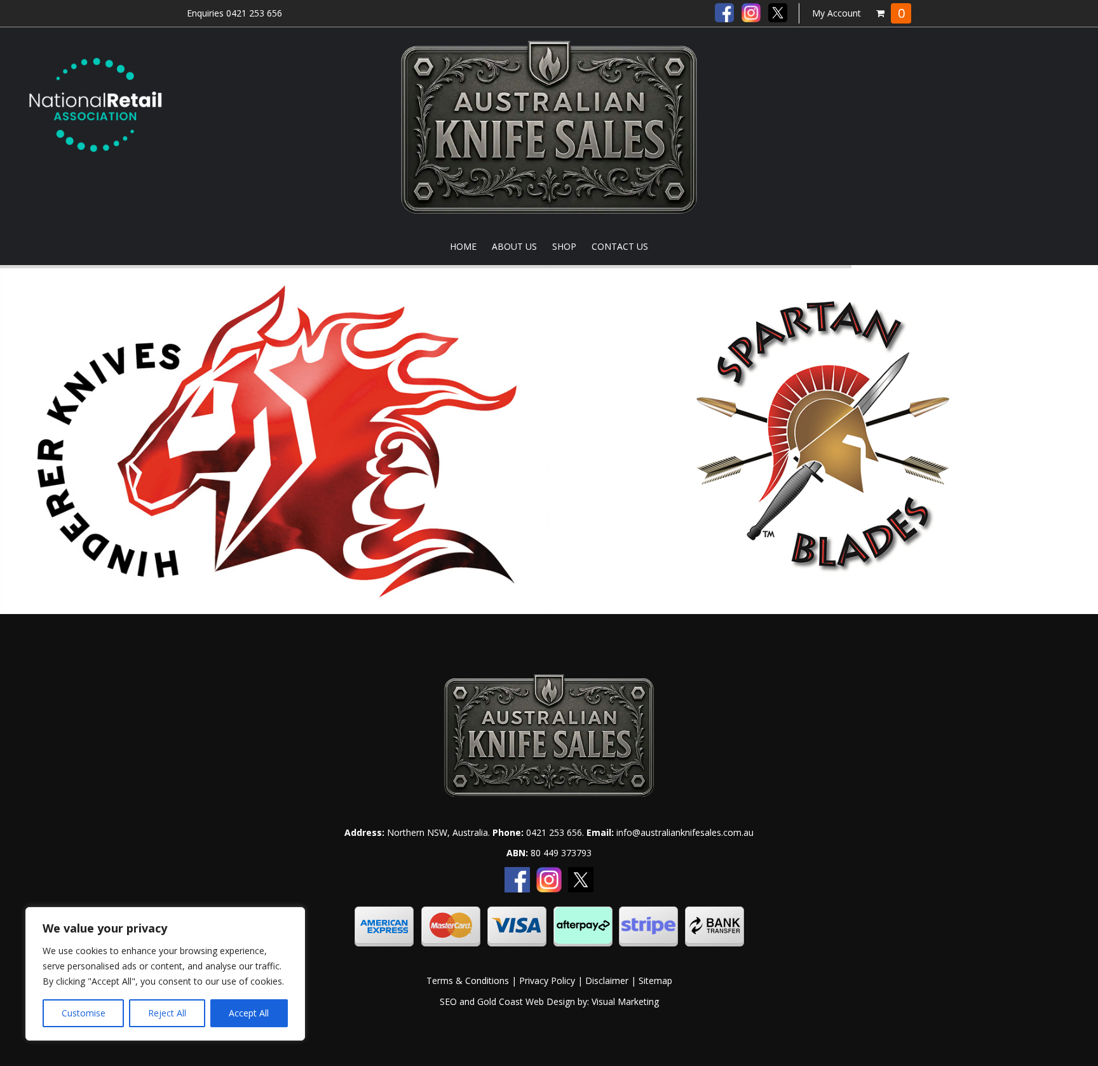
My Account (836, 13)
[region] (165, 974)
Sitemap (655, 980)
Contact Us (620, 246)
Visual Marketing (625, 1001)
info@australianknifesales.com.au (685, 832)
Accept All (249, 1013)
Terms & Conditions (467, 980)
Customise (83, 1013)
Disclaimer (606, 980)
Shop (564, 246)
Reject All (167, 1013)
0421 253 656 (554, 832)
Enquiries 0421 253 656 (234, 13)
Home (463, 246)
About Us (514, 246)
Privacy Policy (547, 980)
